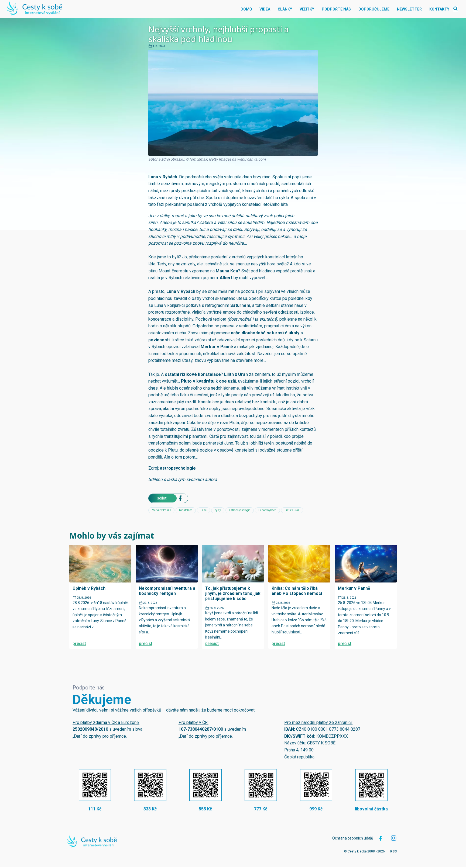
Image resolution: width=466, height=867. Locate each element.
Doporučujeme (373, 9)
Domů (246, 9)
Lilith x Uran (236, 374)
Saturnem (240, 305)
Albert (226, 277)
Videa (264, 9)
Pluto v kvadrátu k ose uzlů (208, 381)
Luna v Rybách (162, 176)
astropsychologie (178, 468)
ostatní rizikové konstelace (193, 374)
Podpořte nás (336, 9)
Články (285, 9)
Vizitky (307, 9)
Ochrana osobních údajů (352, 838)
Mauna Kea (227, 270)
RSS (393, 851)
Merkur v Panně (217, 346)
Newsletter (409, 9)
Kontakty (439, 9)
